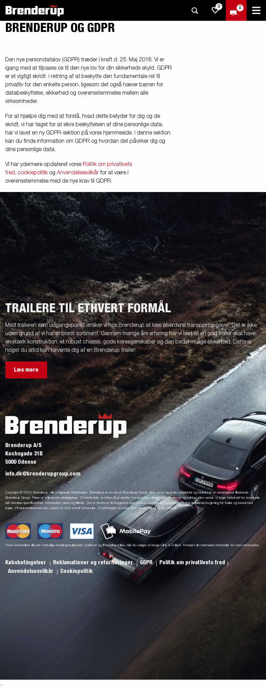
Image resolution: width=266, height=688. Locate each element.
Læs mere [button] (26, 370)
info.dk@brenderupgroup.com (42, 474)
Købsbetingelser (26, 562)
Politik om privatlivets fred (192, 562)
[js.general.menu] (256, 10)
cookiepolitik (33, 173)
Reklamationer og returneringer (93, 562)
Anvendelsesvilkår (78, 173)
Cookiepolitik (76, 571)
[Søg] (195, 10)
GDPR (147, 562)
